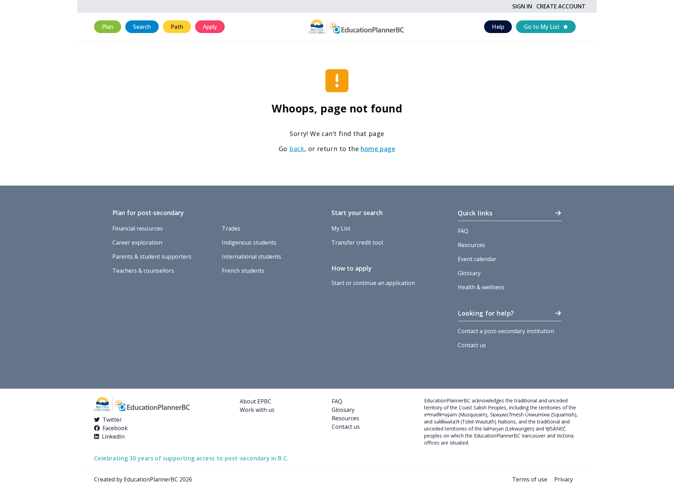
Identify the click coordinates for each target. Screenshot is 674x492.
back (296, 148)
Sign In (522, 6)
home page (378, 148)
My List (340, 228)
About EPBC (255, 401)
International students (251, 256)
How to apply (351, 268)
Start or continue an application (373, 283)
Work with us (257, 410)
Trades (231, 228)
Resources (471, 245)
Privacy (563, 479)
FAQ (463, 231)
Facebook (115, 428)
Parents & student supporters (151, 256)
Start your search (357, 212)
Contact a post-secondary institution (506, 331)
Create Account (561, 6)
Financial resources (137, 228)
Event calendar (477, 259)
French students (243, 270)
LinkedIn (113, 436)
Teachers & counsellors (143, 270)
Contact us (472, 345)
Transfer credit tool (357, 242)
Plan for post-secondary (148, 212)
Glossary (469, 273)
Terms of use (529, 479)
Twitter (112, 419)
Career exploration (137, 242)
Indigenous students (249, 242)
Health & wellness (481, 287)
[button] (107, 26)
